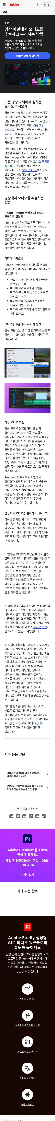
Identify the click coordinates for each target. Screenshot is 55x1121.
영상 (5, 12)
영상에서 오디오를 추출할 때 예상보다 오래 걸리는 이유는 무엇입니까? (25, 787)
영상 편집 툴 (29, 170)
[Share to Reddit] (37, 816)
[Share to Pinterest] (31, 816)
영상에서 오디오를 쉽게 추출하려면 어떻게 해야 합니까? (23, 774)
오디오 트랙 (40, 627)
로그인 (47, 4)
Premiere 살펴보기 (27, 56)
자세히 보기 (27, 874)
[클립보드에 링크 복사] (44, 816)
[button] (38, 4)
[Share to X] (18, 816)
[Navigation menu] (4, 4)
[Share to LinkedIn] (24, 816)
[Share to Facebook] (11, 816)
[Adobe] (14, 4)
